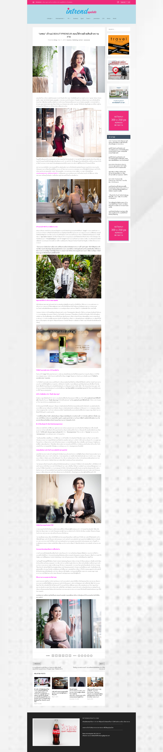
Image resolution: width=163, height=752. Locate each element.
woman (81, 40)
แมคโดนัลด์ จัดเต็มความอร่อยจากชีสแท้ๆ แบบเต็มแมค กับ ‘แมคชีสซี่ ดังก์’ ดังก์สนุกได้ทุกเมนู (118, 212)
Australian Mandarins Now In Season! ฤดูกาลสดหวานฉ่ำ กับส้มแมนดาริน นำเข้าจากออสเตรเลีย (117, 166)
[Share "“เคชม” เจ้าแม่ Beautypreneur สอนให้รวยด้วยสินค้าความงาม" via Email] (66, 655)
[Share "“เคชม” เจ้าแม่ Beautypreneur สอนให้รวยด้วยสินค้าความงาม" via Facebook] (53, 655)
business (75, 18)
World (114, 18)
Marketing (75, 40)
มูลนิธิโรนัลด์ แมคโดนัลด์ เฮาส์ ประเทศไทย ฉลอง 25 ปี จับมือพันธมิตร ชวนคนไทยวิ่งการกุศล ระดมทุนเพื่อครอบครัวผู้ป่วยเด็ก (119, 150)
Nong (55, 40)
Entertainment (60, 18)
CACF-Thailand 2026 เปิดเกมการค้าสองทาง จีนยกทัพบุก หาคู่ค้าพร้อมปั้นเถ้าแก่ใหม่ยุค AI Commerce (118, 142)
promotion (97, 18)
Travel (88, 18)
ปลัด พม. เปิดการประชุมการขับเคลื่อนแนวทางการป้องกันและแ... (59, 2)
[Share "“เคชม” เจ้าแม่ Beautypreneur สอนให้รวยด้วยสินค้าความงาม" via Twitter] (56, 655)
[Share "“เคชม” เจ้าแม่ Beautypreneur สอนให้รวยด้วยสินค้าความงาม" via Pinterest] (63, 655)
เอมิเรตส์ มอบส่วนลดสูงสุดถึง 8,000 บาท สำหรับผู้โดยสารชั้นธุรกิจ (60, 693)
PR (68, 18)
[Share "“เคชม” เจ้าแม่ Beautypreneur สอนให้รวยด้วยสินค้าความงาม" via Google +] (59, 655)
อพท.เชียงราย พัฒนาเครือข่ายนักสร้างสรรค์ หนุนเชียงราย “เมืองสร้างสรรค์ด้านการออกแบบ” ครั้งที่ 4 (118, 173)
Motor (108, 18)
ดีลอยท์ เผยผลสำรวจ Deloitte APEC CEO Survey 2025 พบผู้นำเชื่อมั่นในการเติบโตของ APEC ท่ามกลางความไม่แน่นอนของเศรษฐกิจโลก (77, 693)
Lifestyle (49, 18)
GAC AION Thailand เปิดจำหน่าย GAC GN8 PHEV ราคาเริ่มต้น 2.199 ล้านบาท (118, 180)
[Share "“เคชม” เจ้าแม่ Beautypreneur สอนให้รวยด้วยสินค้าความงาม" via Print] (70, 655)
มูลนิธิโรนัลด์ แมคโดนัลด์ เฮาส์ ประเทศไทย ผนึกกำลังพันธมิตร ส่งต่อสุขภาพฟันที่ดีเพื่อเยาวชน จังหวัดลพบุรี (119, 158)
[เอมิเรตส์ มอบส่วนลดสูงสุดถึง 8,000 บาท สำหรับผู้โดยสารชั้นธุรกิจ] (60, 683)
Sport (82, 18)
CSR (103, 18)
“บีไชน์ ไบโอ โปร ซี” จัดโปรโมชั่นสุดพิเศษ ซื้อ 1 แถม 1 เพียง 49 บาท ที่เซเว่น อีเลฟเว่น (118, 196)
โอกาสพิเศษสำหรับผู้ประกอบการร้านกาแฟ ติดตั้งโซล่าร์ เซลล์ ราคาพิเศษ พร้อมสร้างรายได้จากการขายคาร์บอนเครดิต (118, 205)
